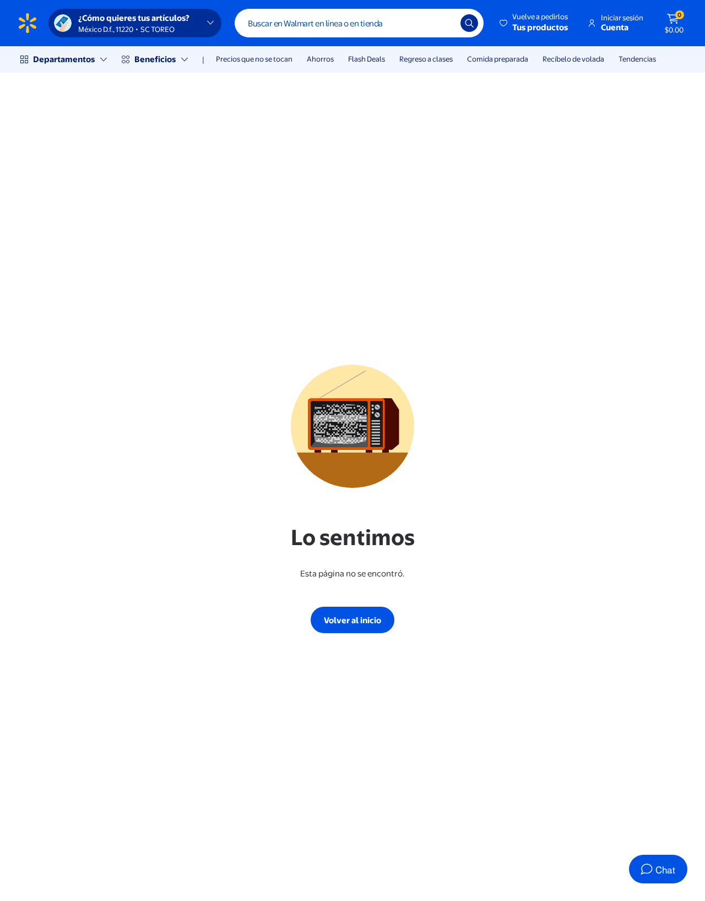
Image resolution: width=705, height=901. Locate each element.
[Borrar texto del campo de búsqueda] (444, 23)
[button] (534, 23)
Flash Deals (366, 58)
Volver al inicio (352, 620)
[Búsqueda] (469, 23)
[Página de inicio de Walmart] (27, 23)
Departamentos (64, 59)
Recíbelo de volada (573, 58)
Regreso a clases (426, 58)
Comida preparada (497, 58)
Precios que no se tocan (254, 58)
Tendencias (637, 58)
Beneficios (155, 59)
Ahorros (320, 58)
